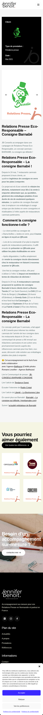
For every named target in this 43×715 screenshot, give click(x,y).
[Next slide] (36, 94)
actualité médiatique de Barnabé (22, 405)
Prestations (6, 643)
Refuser (21, 699)
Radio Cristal (26, 388)
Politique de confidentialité (11, 711)
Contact (5, 662)
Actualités (6, 634)
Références (7, 648)
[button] (39, 666)
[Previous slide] (6, 94)
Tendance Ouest (22, 383)
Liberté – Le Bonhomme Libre (27, 392)
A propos (5, 639)
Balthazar (18, 367)
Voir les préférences (21, 706)
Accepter (21, 693)
